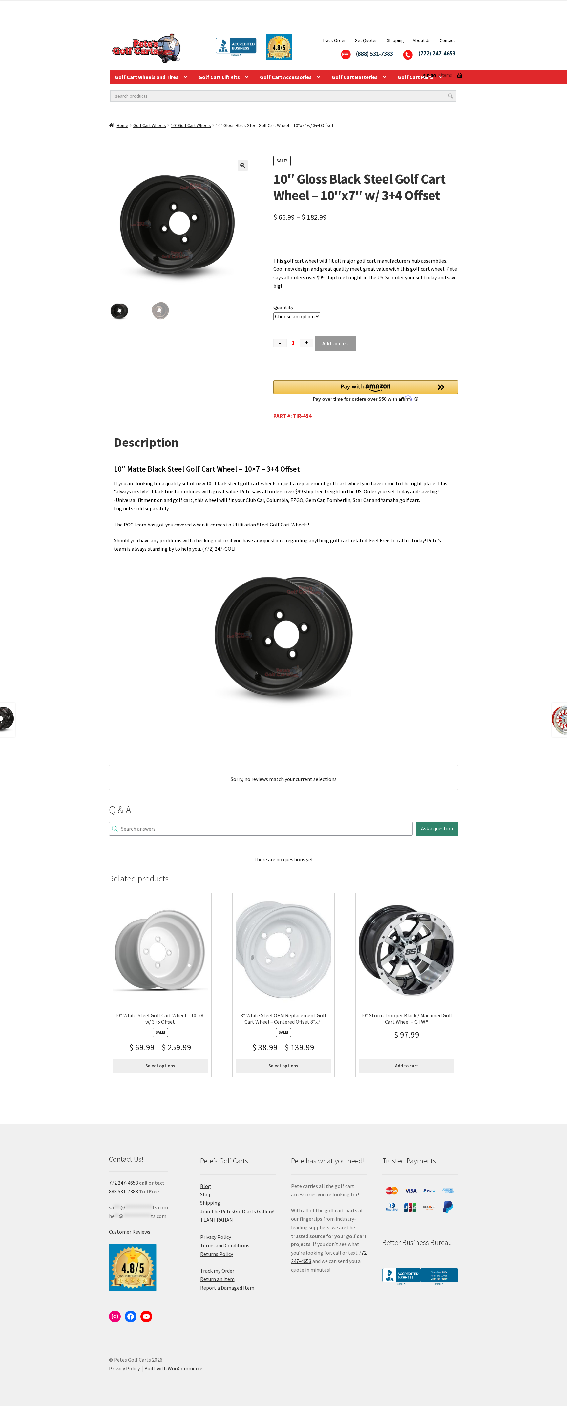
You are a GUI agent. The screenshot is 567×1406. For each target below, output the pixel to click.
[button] (243, 165)
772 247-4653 (123, 1182)
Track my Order (217, 1270)
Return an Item (217, 1279)
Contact (447, 40)
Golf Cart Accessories (286, 77)
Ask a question (437, 828)
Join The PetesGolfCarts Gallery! (237, 1211)
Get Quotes (366, 40)
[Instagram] (115, 1316)
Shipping (395, 40)
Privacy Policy (215, 1237)
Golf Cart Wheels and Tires (146, 77)
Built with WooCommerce (173, 1368)
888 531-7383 (123, 1191)
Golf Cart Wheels (149, 125)
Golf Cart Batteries (355, 77)
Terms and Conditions (224, 1245)
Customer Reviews (129, 1231)
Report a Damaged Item (227, 1287)
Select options (160, 1066)
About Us (421, 40)
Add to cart (335, 343)
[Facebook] (130, 1316)
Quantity (283, 307)
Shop (206, 1194)
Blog (205, 1186)
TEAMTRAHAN (216, 1220)
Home (122, 125)
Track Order (334, 40)
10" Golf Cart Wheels (191, 125)
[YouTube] (146, 1316)
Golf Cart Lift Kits (219, 77)
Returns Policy (216, 1254)
